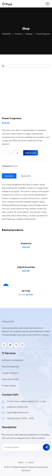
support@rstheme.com (17, 412)
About (31, 462)
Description (9, 176)
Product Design (9, 385)
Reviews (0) (25, 176)
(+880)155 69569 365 (17, 407)
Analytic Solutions (10, 373)
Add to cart (30, 153)
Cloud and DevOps (10, 379)
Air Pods (26, 291)
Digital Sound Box (26, 267)
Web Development (10, 366)
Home (20, 462)
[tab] (9, 176)
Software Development (12, 360)
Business (14, 166)
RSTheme (26, 470)
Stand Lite (26, 243)
